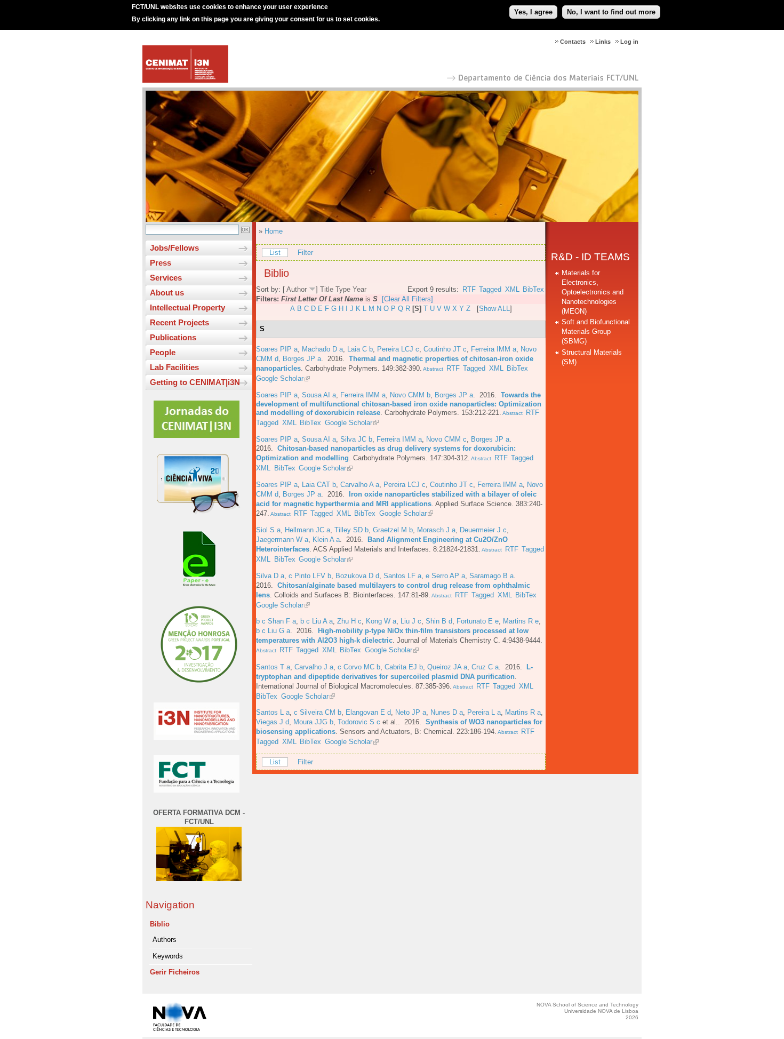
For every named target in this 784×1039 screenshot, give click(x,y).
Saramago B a (491, 576)
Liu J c (411, 621)
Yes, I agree (533, 12)
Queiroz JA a (447, 667)
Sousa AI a (319, 395)
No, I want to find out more (611, 12)
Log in (629, 41)
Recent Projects (179, 322)
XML (512, 289)
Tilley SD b (351, 530)
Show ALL (494, 309)
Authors (165, 940)
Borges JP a (302, 359)
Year (359, 289)
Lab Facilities (174, 367)
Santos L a (273, 712)
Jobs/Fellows (174, 247)
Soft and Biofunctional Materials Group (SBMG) (596, 331)
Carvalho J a (313, 667)
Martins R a (523, 712)
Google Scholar (279, 378)
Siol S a (268, 530)
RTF (469, 289)
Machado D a (322, 349)
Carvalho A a (359, 485)
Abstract (432, 369)
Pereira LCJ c (398, 349)
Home (274, 231)
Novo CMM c (446, 439)
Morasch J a (436, 530)
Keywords (168, 956)
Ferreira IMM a (493, 349)
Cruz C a (485, 667)
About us (167, 292)
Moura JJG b (313, 722)
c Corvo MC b (359, 667)
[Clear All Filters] (407, 299)
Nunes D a (446, 712)
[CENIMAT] (185, 80)
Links (603, 41)
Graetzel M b (393, 530)
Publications (173, 337)
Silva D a (270, 576)
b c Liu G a (273, 631)
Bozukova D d (357, 576)
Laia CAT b (319, 485)
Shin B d (439, 621)
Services (166, 277)
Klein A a (326, 540)
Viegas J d (272, 722)
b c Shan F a (276, 621)
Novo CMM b (410, 395)
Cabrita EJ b (404, 667)
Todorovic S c (359, 722)
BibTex (533, 289)
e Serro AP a (445, 576)
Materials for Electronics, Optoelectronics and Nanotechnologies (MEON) (592, 292)
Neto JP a (410, 712)
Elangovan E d (368, 712)
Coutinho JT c (445, 349)
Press (160, 262)
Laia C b (360, 349)
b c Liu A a (316, 621)
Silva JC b (356, 439)
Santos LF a (402, 576)
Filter (305, 253)
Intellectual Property (187, 307)
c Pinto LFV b (310, 576)
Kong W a (381, 621)
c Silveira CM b (317, 712)
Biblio (160, 924)
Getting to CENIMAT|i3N (195, 382)
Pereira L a (484, 712)
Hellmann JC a (307, 530)
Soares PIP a (277, 349)
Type (342, 289)
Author (296, 289)
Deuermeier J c (483, 530)
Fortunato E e (478, 621)
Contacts (573, 41)
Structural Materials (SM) (592, 357)
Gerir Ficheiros (174, 972)
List (275, 253)
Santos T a (273, 667)
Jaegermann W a (282, 540)
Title (326, 289)
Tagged (490, 289)
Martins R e (521, 621)
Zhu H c (349, 621)
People (162, 352)
